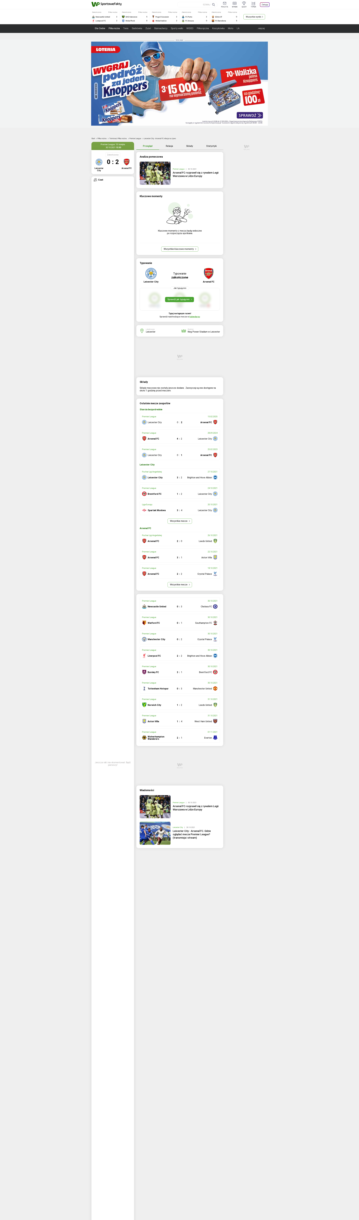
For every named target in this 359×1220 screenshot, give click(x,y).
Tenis (125, 28)
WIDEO (189, 28)
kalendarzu (194, 317)
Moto (230, 28)
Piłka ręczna (203, 28)
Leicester (150, 331)
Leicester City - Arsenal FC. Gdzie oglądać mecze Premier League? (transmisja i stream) (192, 834)
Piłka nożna (114, 28)
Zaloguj (265, 5)
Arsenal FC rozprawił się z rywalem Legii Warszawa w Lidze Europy (195, 174)
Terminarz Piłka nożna (118, 139)
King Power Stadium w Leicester (204, 331)
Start (93, 139)
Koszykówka (218, 28)
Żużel (148, 28)
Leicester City (178, 827)
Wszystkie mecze (179, 521)
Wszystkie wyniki (253, 17)
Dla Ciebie (100, 28)
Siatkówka (137, 28)
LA (238, 28)
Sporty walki (177, 28)
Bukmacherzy (160, 28)
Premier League (135, 139)
